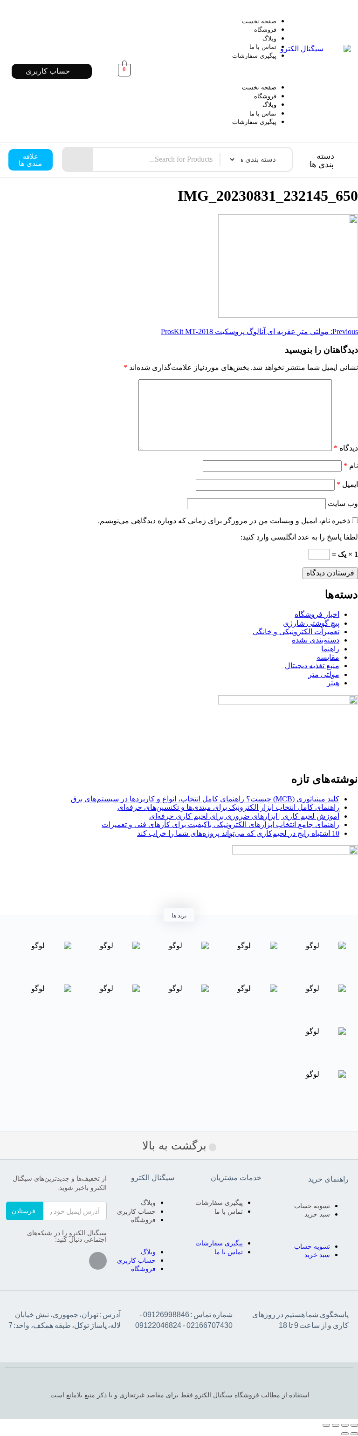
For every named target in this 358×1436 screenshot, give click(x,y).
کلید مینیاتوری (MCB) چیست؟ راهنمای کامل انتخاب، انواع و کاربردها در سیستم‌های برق (205, 799)
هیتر (333, 683)
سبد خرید (317, 1214)
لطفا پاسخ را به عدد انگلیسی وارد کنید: (299, 537)
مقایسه (328, 657)
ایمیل (347, 484)
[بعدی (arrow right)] (345, 1433)
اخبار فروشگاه (317, 614)
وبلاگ (269, 38)
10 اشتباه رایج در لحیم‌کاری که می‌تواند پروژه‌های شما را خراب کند (238, 833)
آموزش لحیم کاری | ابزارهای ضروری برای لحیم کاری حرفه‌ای (244, 816)
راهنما (330, 649)
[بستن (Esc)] (354, 1425)
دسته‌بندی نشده (315, 640)
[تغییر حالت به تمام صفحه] (335, 1425)
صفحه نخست (259, 21)
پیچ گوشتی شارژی (311, 623)
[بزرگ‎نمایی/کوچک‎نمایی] (326, 1425)
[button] (221, 71)
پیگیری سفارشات (254, 55)
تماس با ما (262, 46)
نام (351, 466)
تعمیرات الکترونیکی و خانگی (296, 632)
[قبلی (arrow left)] (354, 1433)
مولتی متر (323, 674)
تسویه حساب (312, 1206)
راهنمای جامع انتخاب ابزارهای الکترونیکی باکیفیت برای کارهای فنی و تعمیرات (220, 824)
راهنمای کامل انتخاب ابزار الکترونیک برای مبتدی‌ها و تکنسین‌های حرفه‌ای (228, 807)
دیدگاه (346, 448)
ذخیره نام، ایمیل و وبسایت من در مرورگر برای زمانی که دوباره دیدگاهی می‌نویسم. (224, 521)
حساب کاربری (136, 1211)
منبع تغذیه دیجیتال (312, 666)
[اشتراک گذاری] (345, 1425)
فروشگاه (265, 29)
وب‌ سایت (343, 503)
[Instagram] (98, 1261)
